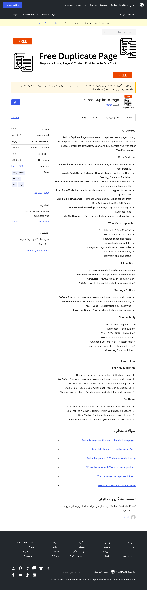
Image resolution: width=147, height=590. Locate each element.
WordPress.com (25, 542)
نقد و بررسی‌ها (112, 117)
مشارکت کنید (53, 542)
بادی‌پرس (29, 556)
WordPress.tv (77, 556)
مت (31, 547)
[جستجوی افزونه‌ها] (105, 32)
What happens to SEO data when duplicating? (111, 458)
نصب (95, 117)
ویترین (107, 542)
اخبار (133, 547)
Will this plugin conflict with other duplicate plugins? (109, 440)
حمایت (55, 551)
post (15, 184)
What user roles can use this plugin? (117, 485)
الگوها (107, 556)
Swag (55, 556)
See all (14, 221)
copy (15, 173)
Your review (42, 221)
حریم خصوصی (129, 556)
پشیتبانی (81, 547)
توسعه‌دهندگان (79, 551)
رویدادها (56, 547)
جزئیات (129, 117)
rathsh (109, 104)
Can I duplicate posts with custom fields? (114, 449)
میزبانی (132, 551)
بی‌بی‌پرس (28, 551)
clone (21, 173)
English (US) (17, 166)
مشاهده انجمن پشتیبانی (37, 250)
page (21, 184)
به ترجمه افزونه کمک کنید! (49, 22)
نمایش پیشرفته (41, 192)
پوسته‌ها (107, 547)
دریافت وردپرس (12, 5)
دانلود (15, 102)
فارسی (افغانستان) (100, 572)
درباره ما (132, 542)
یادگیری (81, 542)
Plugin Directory (128, 14)
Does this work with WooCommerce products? (111, 467)
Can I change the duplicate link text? (116, 476)
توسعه (83, 117)
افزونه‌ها (106, 551)
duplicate (17, 178)
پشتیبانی (15, 117)
